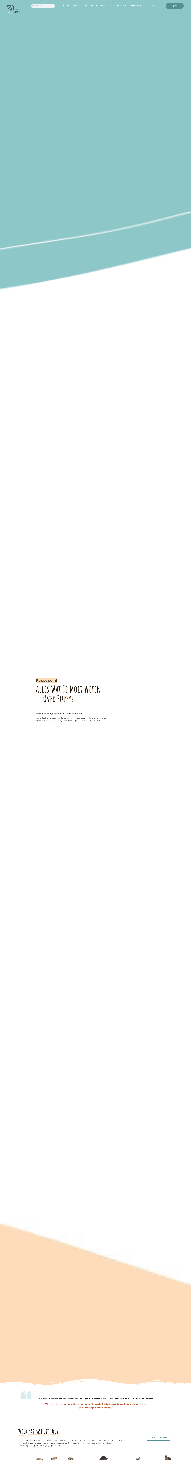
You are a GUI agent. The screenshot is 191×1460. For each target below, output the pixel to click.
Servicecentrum (117, 5)
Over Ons (135, 5)
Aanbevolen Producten (93, 5)
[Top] (7, 1455)
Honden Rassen (69, 5)
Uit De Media (152, 5)
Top (7, 1459)
